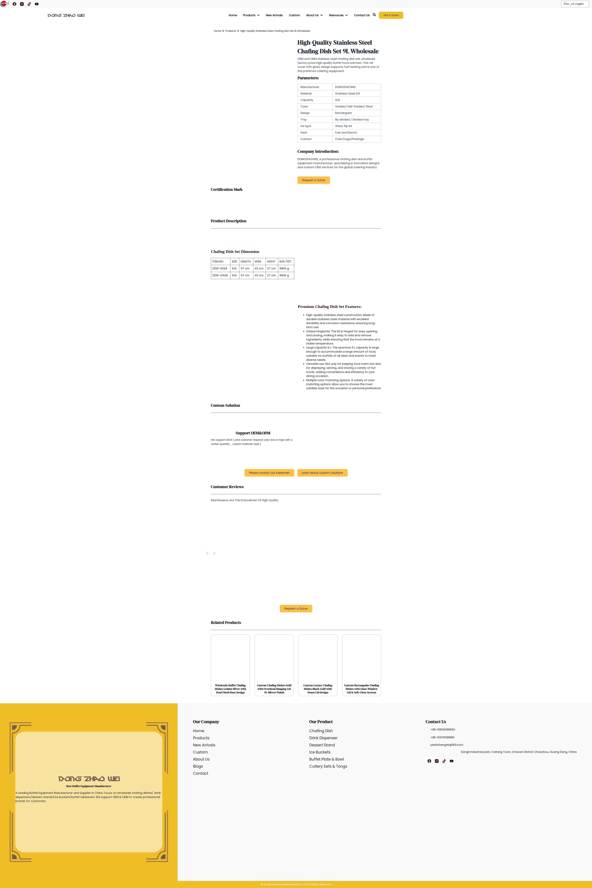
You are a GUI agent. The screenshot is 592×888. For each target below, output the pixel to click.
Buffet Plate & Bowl (326, 759)
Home (233, 15)
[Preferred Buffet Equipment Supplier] (65, 15)
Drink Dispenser (323, 738)
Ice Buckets (319, 752)
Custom (294, 15)
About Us (201, 759)
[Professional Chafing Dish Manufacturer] (4, 4)
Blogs (198, 766)
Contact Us (362, 15)
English (579, 4)
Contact (200, 773)
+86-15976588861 (442, 737)
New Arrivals (274, 15)
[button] (214, 553)
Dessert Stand (322, 745)
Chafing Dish (321, 730)
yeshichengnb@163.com (446, 745)
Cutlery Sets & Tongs (328, 766)
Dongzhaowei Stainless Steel (280, 884)
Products (249, 15)
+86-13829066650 (442, 729)
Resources (336, 15)
